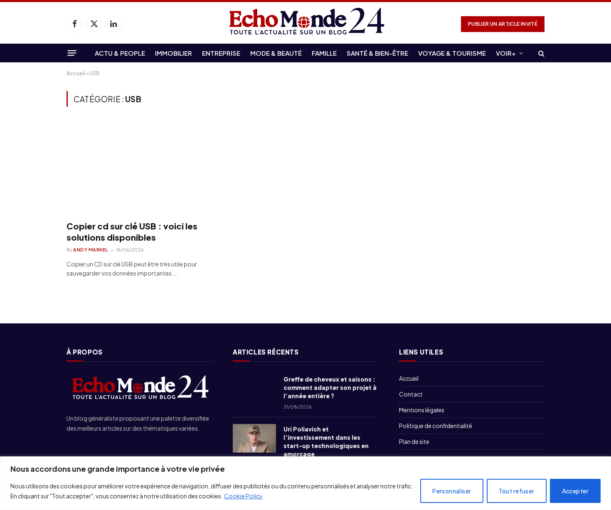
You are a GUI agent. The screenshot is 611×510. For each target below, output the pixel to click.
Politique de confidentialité (435, 425)
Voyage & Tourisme (452, 53)
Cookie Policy (243, 496)
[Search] (540, 53)
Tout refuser (517, 491)
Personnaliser (451, 491)
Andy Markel (90, 249)
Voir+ (506, 53)
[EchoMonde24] (305, 24)
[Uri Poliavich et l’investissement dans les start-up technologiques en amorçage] (254, 438)
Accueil (76, 73)
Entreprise (221, 53)
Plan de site (414, 441)
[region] (305, 483)
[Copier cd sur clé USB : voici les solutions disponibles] (142, 168)
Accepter (575, 491)
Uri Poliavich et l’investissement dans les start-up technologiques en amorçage (326, 441)
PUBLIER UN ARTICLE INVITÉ (502, 24)
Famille (324, 53)
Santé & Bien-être (377, 53)
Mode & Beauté (276, 53)
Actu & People (120, 53)
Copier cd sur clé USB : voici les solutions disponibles (132, 231)
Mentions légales (421, 410)
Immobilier (173, 53)
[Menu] (72, 53)
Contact (411, 394)
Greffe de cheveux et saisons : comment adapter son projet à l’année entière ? (330, 387)
